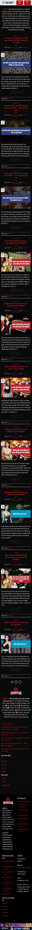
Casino (3, 771)
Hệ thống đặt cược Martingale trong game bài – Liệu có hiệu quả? (16, 108)
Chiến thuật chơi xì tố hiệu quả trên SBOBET (16, 623)
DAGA (6, 909)
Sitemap (6, 894)
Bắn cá (3, 764)
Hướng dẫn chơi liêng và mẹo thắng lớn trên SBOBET (16, 430)
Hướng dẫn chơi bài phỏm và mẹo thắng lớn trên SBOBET (16, 242)
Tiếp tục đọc (16, 92)
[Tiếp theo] (20, 682)
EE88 (5, 912)
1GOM (6, 916)
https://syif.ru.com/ (23, 867)
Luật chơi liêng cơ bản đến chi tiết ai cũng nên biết (16, 367)
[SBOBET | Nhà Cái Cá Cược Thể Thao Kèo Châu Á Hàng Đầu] (8, 2)
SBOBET (5, 9)
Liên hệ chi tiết (23, 815)
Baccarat (4, 761)
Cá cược (3, 768)
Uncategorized (5, 785)
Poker (3, 778)
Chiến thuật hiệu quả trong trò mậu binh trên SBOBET (16, 305)
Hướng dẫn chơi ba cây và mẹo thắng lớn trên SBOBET (16, 493)
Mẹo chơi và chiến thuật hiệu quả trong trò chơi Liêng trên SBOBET (16, 557)
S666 (5, 903)
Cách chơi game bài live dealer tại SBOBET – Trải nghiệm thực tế (16, 175)
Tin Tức (3, 782)
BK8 (5, 906)
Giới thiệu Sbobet (24, 801)
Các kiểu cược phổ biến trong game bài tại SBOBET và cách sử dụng (16, 40)
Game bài (16, 36)
